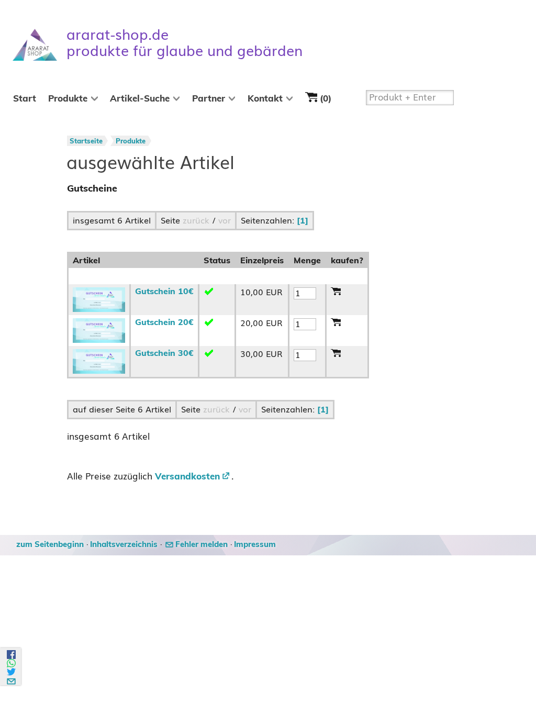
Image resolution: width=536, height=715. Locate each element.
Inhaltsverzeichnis (124, 545)
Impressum (255, 545)
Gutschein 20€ (164, 322)
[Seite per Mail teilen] (11, 679)
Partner (208, 99)
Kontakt (265, 99)
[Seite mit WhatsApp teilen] (11, 663)
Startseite (86, 141)
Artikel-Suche (140, 99)
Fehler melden (201, 545)
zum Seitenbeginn (50, 545)
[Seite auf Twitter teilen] (11, 671)
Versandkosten (187, 477)
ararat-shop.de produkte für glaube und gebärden (184, 43)
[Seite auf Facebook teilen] (11, 654)
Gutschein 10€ (164, 291)
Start (24, 99)
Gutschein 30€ (164, 353)
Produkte (67, 99)
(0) (324, 99)
